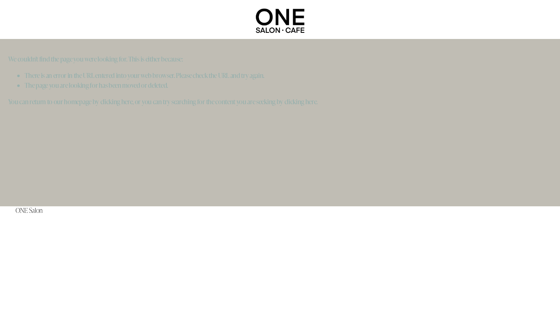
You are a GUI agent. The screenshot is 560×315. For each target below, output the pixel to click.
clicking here (116, 101)
